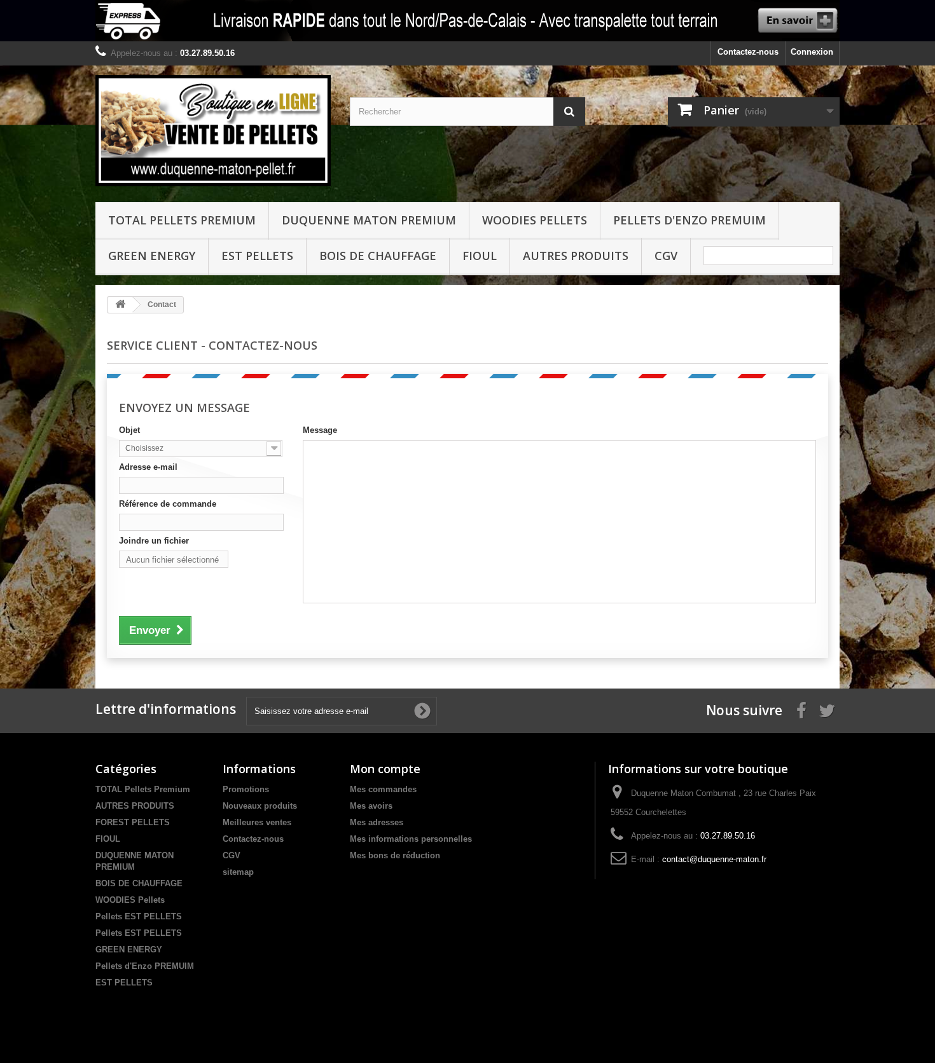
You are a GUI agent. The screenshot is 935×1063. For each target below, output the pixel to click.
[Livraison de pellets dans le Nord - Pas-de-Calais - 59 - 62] (467, 20)
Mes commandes (383, 789)
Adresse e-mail (148, 467)
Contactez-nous (748, 52)
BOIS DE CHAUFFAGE (377, 255)
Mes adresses (376, 822)
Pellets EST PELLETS (138, 916)
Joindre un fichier (154, 540)
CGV (665, 255)
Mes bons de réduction (395, 855)
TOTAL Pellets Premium (182, 220)
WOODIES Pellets (534, 220)
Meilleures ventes (257, 822)
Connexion (812, 52)
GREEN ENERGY (151, 255)
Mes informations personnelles (411, 839)
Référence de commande (167, 504)
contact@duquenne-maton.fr (714, 859)
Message (320, 430)
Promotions (246, 789)
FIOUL (479, 255)
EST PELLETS (257, 255)
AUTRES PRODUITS (134, 806)
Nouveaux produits (260, 806)
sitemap (238, 872)
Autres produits (575, 255)
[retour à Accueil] (120, 305)
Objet (129, 430)
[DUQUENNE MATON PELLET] (213, 130)
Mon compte (385, 768)
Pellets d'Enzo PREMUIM (689, 220)
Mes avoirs (371, 806)
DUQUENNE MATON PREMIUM (369, 220)
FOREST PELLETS (132, 822)
